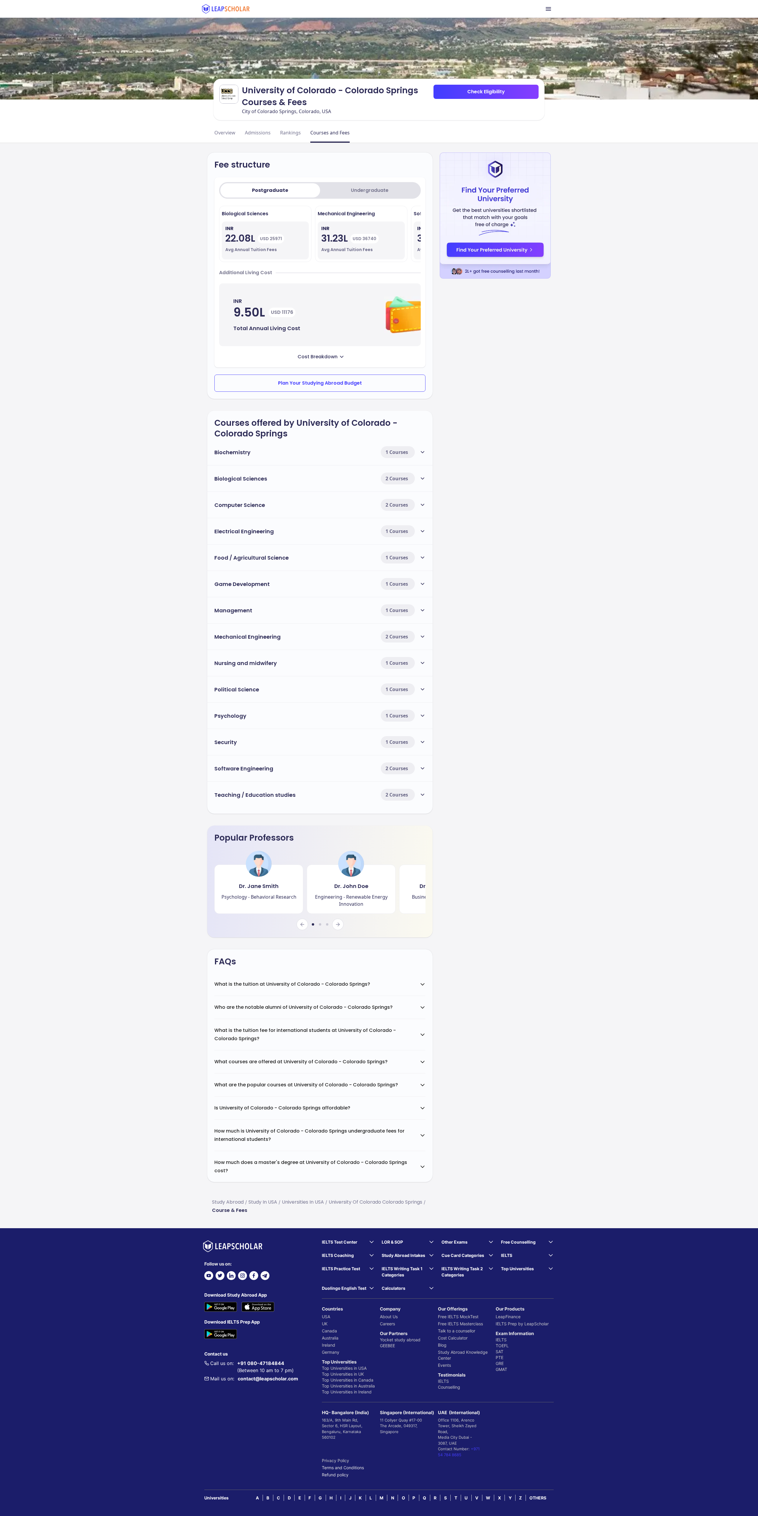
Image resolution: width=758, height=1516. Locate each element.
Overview (224, 132)
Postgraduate (270, 190)
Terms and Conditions (343, 1467)
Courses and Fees (330, 132)
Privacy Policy (335, 1460)
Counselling (449, 1387)
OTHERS (537, 1497)
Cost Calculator (453, 1337)
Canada (329, 1330)
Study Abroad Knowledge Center (463, 1355)
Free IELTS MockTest (458, 1316)
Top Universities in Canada (347, 1379)
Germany (330, 1352)
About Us (389, 1316)
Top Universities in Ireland (347, 1391)
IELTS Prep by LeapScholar (522, 1323)
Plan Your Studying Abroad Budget (320, 383)
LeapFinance (508, 1316)
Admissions (258, 132)
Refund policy (335, 1474)
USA (326, 1316)
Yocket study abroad (400, 1339)
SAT (499, 1351)
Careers (387, 1323)
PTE (499, 1357)
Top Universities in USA (344, 1368)
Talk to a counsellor (456, 1330)
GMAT (501, 1369)
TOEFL (502, 1345)
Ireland (328, 1345)
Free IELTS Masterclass (460, 1323)
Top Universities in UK (343, 1374)
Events (444, 1365)
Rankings (290, 132)
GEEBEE (387, 1345)
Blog (442, 1345)
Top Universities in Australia (348, 1385)
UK (324, 1323)
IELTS (443, 1381)
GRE (500, 1363)
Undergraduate (369, 190)
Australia (330, 1337)
